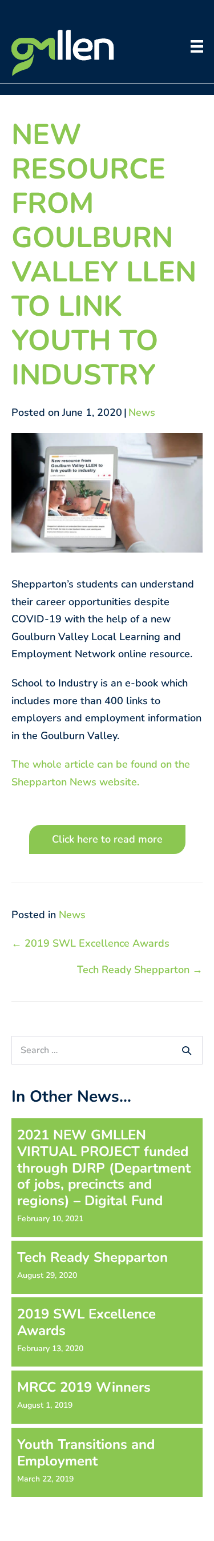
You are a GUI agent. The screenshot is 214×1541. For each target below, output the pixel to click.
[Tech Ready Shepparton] (107, 1267)
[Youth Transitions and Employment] (107, 1462)
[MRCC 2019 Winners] (107, 1397)
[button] (107, 839)
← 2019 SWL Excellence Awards (90, 943)
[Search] (186, 1050)
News (141, 412)
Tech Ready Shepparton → (140, 969)
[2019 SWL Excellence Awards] (107, 1332)
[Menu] (197, 46)
